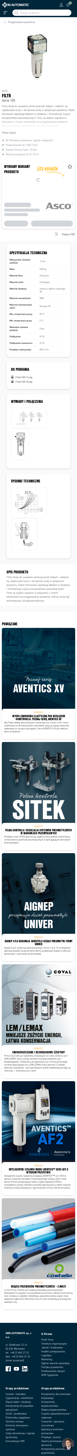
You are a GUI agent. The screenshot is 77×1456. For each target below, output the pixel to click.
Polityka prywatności (52, 1367)
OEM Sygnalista (49, 1375)
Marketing (46, 1359)
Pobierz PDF (68, 234)
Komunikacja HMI (15, 1441)
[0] (68, 5)
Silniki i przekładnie (16, 1413)
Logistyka (46, 1355)
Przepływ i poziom (51, 1437)
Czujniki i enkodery (16, 1394)
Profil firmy (47, 1339)
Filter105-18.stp (24, 381)
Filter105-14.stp (24, 377)
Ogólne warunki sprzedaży (55, 1363)
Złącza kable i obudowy (18, 1402)
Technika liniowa (14, 1421)
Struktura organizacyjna (54, 1343)
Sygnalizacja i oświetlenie (19, 1398)
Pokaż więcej (9, 132)
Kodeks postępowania (53, 1351)
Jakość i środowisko (52, 1347)
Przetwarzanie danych (53, 1371)
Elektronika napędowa (18, 1417)
